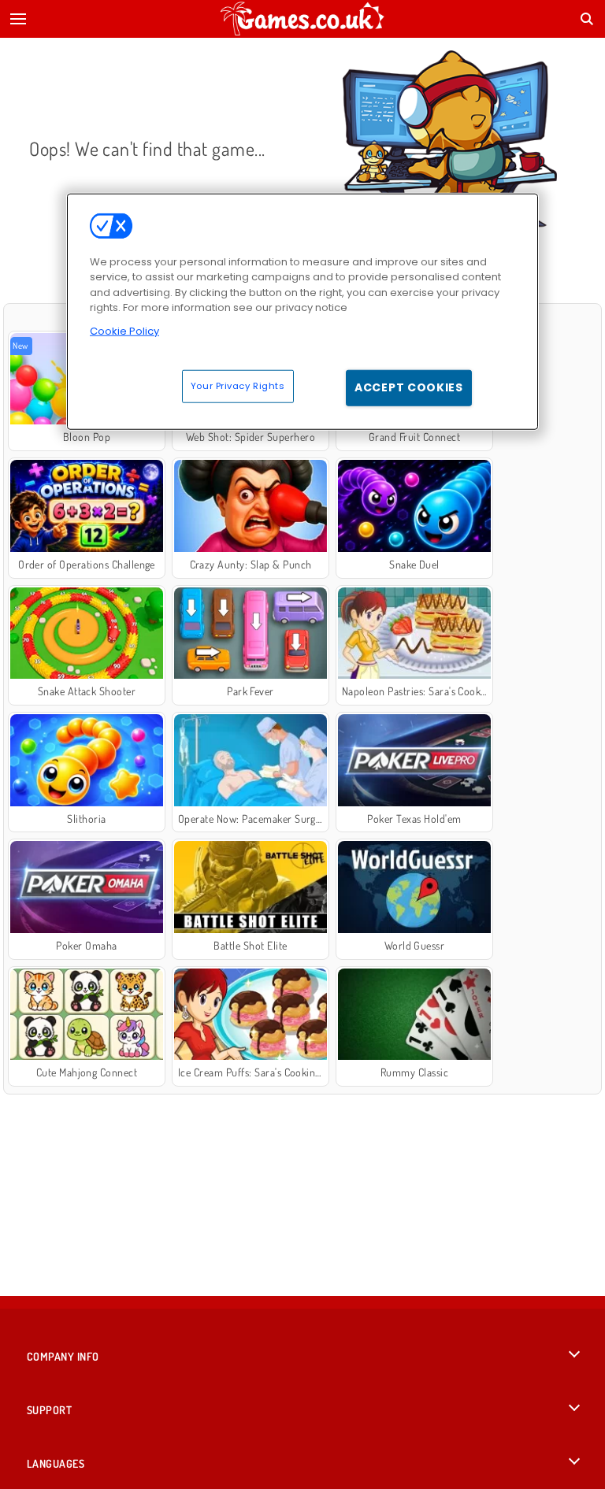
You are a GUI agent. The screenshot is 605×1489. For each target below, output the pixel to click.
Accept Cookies (408, 387)
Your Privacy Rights (238, 386)
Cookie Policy (124, 330)
